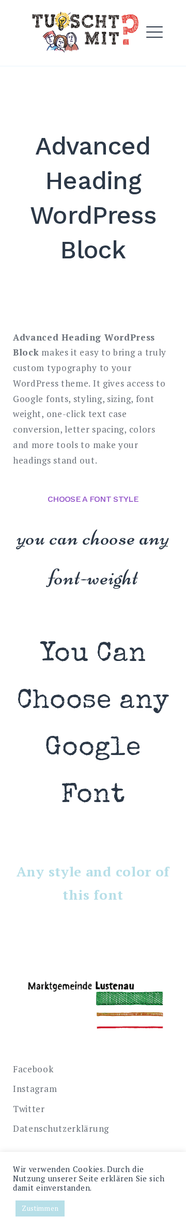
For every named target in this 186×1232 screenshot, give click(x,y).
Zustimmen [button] (40, 1208)
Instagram (35, 1089)
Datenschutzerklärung (61, 1128)
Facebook (33, 1069)
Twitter (29, 1109)
